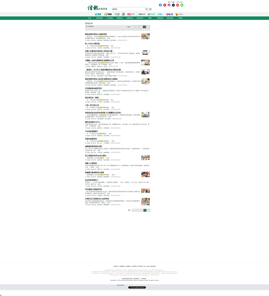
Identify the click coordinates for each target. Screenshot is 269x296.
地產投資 (130, 18)
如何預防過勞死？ (92, 180)
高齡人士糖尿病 (91, 163)
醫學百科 (99, 94)
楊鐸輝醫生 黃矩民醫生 (109, 40)
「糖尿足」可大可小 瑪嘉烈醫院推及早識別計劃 (103, 70)
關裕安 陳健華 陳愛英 (111, 76)
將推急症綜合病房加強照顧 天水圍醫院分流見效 (103, 113)
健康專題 (99, 40)
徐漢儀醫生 (106, 94)
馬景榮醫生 (106, 57)
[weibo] (177, 5)
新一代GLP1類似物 (92, 43)
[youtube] (164, 5)
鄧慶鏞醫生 (106, 204)
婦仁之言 (99, 143)
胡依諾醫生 (106, 160)
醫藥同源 (99, 135)
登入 (169, 2)
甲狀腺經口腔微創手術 (93, 189)
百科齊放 (99, 48)
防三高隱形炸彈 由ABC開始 (95, 155)
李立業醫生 (108, 119)
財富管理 (140, 18)
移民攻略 (170, 18)
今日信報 (109, 18)
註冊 (173, 2)
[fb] (160, 5)
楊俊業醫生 (106, 48)
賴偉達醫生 (106, 195)
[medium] (173, 5)
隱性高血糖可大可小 (92, 122)
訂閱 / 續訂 (179, 2)
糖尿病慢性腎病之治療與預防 (96, 34)
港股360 (120, 18)
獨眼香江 (93, 66)
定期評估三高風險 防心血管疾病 (97, 199)
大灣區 (180, 18)
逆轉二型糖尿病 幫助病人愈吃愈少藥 (98, 51)
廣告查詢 (140, 266)
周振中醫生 (106, 109)
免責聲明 (134, 266)
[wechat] (182, 5)
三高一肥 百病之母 (92, 105)
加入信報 (146, 266)
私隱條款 (128, 266)
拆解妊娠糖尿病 (91, 139)
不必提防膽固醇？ (92, 131)
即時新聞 (99, 18)
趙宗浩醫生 (106, 169)
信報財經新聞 (120, 285)
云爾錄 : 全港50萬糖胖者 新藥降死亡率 (99, 60)
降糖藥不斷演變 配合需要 (94, 172)
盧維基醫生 (106, 152)
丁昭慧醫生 (106, 143)
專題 (150, 18)
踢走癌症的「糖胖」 (92, 97)
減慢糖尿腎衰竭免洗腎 (93, 146)
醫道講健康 (100, 76)
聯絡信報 (153, 266)
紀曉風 (105, 66)
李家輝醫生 (106, 128)
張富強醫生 (106, 135)
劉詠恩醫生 (106, 102)
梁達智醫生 (106, 186)
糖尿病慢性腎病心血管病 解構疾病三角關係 (101, 79)
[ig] (169, 5)
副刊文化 (93, 40)
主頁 (89, 18)
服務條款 (122, 266)
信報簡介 (115, 266)
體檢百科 (99, 109)
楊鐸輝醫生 (106, 177)
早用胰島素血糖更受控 (93, 88)
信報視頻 (160, 18)
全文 (108, 38)
